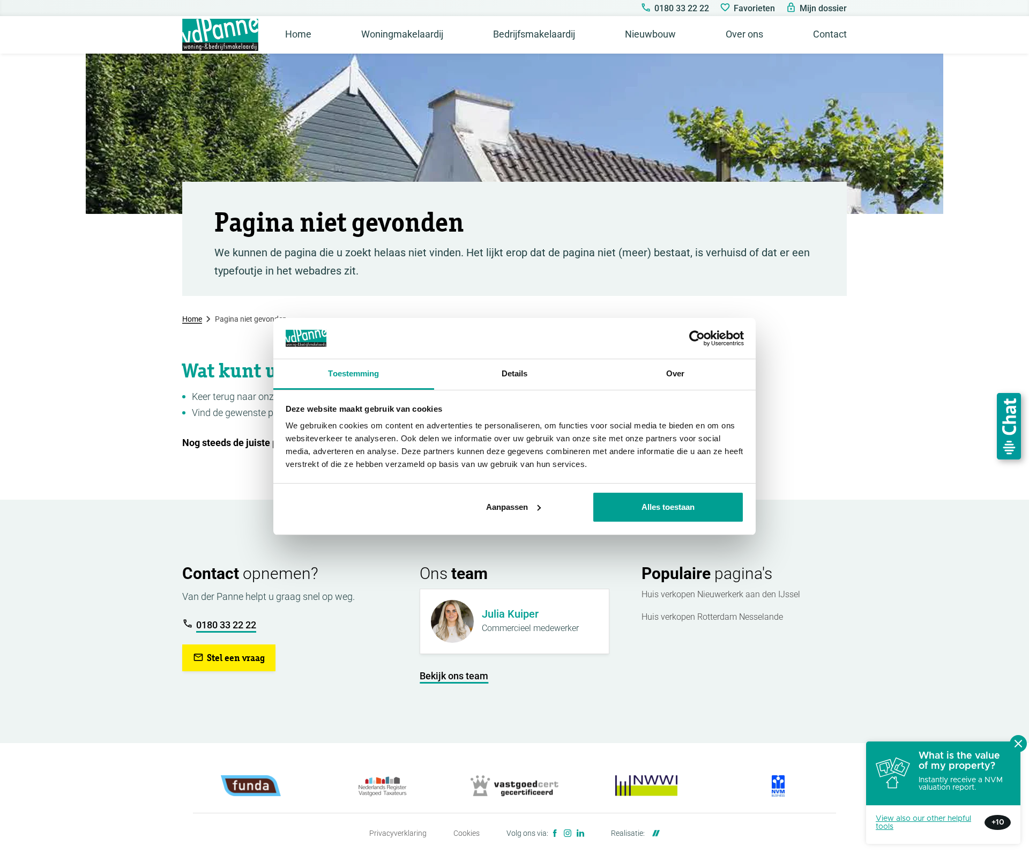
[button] (228, 657)
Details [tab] (515, 373)
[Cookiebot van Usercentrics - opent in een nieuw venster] (697, 338)
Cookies (466, 833)
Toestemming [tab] (353, 373)
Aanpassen (507, 506)
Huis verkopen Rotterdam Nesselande (712, 617)
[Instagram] (567, 833)
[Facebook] (554, 833)
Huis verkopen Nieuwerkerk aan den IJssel (721, 594)
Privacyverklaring (398, 833)
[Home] (220, 35)
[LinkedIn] (580, 833)
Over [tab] (675, 373)
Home (192, 319)
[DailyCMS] (653, 833)
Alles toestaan (668, 506)
